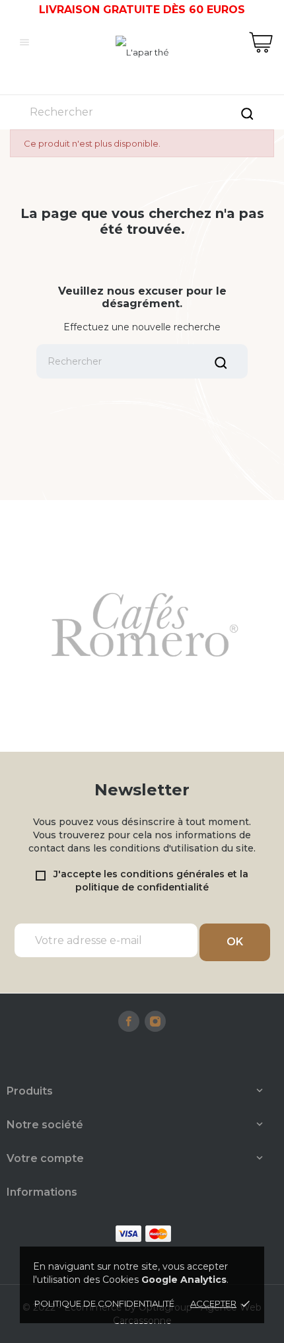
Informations (42, 1192)
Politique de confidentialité (104, 1303)
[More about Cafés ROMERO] (142, 626)
